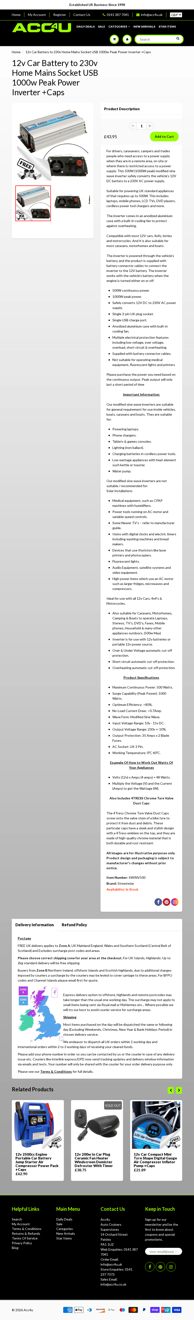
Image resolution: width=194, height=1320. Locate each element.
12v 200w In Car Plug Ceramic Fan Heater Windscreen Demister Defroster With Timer (94, 1160)
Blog (15, 1248)
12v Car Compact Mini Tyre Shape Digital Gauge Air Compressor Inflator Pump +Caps (155, 1160)
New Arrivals (144, 26)
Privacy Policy (22, 1243)
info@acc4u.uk (152, 15)
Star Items (167, 26)
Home (16, 15)
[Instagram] (171, 1267)
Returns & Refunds (26, 1233)
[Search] (177, 38)
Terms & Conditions (56, 1071)
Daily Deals (85, 26)
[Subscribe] (176, 1251)
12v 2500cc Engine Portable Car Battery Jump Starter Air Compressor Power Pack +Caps (36, 1162)
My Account (37, 15)
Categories (117, 26)
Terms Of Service (25, 1238)
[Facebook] (149, 1267)
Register (59, 15)
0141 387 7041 (118, 15)
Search (17, 1219)
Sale (101, 26)
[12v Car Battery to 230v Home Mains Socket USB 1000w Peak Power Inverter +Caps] (52, 145)
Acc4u (28, 1310)
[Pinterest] (160, 1267)
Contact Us (81, 15)
